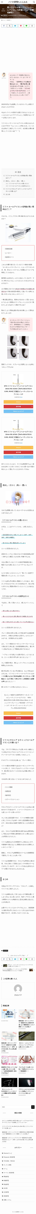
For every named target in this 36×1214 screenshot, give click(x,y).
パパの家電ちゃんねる (18, 2)
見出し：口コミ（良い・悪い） (16, 181)
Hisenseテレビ (8, 1153)
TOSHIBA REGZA (9, 1161)
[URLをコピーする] (32, 25)
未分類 (5, 1188)
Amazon (18, 402)
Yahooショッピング (18, 411)
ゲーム (5, 1168)
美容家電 (5, 15)
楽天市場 (18, 406)
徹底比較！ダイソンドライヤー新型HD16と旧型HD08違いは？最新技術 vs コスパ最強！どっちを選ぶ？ (18, 1133)
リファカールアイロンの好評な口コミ (19, 186)
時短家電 (6, 1184)
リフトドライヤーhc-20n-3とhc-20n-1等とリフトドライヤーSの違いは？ (17, 1127)
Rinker (20, 397)
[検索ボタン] (34, 2)
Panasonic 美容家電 (9, 1157)
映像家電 (6, 1180)
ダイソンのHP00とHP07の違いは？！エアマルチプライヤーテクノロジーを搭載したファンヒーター (17, 1121)
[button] (3, 25)
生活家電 (6, 1192)
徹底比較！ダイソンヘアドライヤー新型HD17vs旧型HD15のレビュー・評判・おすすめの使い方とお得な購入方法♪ (17, 1139)
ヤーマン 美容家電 (9, 1172)
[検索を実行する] (33, 1107)
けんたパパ (18, 995)
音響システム (7, 1200)
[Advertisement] (18, 48)
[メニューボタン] (2, 2)
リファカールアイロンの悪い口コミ (19, 183)
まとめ (8, 194)
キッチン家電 (7, 1165)
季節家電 (6, 1176)
